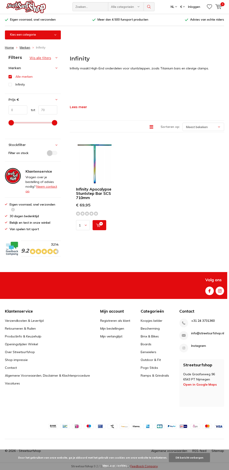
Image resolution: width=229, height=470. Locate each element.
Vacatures (12, 383)
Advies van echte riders (207, 19)
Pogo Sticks (149, 368)
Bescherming (150, 328)
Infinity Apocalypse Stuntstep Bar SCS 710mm (93, 193)
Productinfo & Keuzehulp (23, 336)
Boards (146, 344)
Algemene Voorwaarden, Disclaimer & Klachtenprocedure (47, 375)
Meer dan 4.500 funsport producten (123, 19)
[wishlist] (209, 6)
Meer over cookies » (115, 465)
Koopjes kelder (151, 321)
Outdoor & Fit (151, 360)
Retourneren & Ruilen (20, 328)
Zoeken (149, 6)
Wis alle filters (40, 58)
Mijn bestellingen (112, 328)
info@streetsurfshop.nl (207, 333)
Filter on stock (18, 153)
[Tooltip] (13, 210)
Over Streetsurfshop (20, 352)
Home (9, 47)
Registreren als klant (115, 321)
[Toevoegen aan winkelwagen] (99, 225)
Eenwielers (148, 352)
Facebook (209, 291)
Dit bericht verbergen (189, 457)
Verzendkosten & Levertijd (24, 321)
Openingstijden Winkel (21, 344)
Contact (11, 368)
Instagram (220, 291)
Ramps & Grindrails (155, 375)
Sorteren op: (170, 127)
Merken (25, 47)
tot (31, 110)
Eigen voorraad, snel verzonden (33, 19)
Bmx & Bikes (150, 336)
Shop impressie (16, 360)
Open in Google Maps (200, 384)
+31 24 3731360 (203, 321)
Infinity (20, 84)
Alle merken (24, 77)
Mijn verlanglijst (111, 336)
